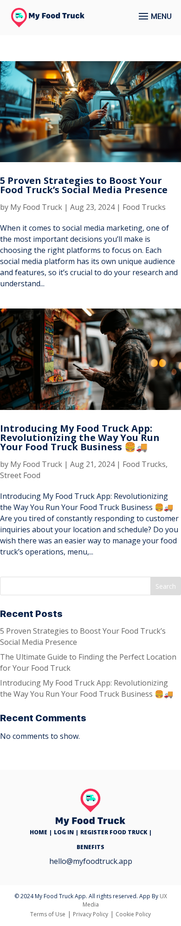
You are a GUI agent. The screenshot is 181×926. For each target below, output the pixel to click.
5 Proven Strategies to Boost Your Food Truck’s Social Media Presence (84, 185)
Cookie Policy (133, 914)
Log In (64, 832)
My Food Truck (36, 207)
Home (38, 832)
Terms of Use (47, 914)
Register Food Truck (113, 832)
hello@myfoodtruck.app (90, 861)
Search (165, 586)
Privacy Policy (90, 914)
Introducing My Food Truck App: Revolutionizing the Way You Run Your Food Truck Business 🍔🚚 (80, 437)
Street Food (20, 475)
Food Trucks (144, 207)
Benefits (90, 847)
